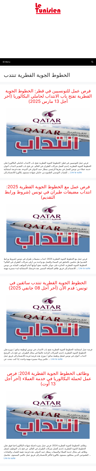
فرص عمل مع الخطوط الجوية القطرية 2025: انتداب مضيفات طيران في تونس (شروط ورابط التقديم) (48, 192)
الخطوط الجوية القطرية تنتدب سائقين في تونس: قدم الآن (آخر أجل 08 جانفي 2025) (48, 285)
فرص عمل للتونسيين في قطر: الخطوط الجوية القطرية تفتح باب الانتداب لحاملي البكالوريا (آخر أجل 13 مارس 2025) (48, 96)
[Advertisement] (48, 37)
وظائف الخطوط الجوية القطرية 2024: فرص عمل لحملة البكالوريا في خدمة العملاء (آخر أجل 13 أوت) (48, 378)
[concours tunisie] (48, 8)
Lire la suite (76, 172)
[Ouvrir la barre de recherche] (92, 62)
